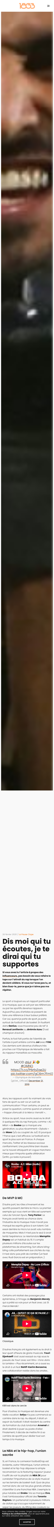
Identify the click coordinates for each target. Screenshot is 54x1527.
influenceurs (9, 975)
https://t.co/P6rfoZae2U (28, 1070)
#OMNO (27, 1066)
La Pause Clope (26, 934)
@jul (28, 1062)
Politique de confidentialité (14, 1513)
